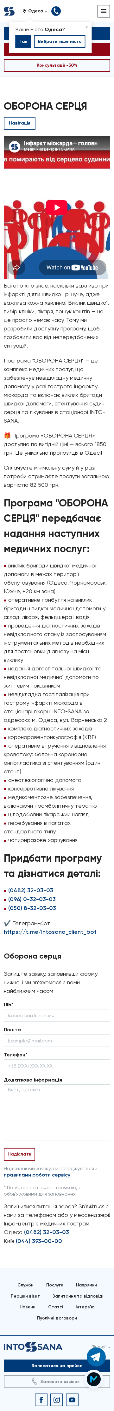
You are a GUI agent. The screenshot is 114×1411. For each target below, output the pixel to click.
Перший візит (25, 1296)
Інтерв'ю (85, 1307)
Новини (27, 1307)
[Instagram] (56, 1400)
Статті (55, 1307)
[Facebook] (41, 1400)
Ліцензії (98, 1346)
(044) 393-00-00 (39, 1241)
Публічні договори (57, 1318)
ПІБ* (9, 1004)
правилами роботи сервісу (37, 1175)
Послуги (54, 1285)
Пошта (12, 1030)
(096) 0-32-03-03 (32, 899)
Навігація (19, 123)
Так (23, 41)
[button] (37, 11)
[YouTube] (72, 1400)
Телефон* (16, 1055)
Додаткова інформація (33, 1080)
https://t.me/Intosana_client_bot (50, 931)
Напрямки (86, 1285)
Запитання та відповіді (78, 1296)
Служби (25, 1285)
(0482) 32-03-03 (30, 890)
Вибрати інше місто (60, 41)
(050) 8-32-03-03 (32, 908)
